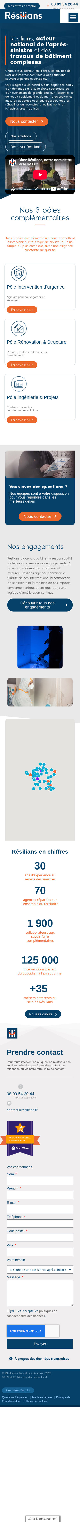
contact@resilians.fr (22, 1110)
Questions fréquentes (15, 1397)
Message (14, 1277)
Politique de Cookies (35, 1401)
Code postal (16, 1231)
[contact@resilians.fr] (9, 1103)
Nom (11, 1174)
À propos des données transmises (42, 1358)
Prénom (13, 1188)
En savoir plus (22, 309)
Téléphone (15, 1217)
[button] (73, 17)
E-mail (12, 1202)
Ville (10, 1245)
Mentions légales (42, 1397)
